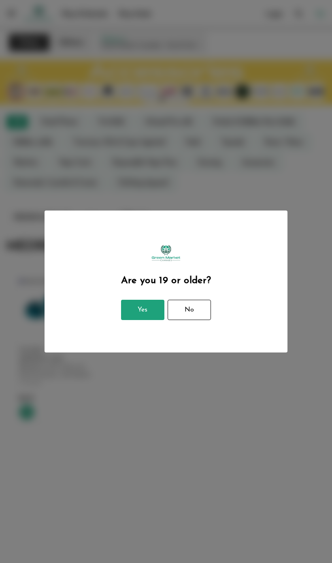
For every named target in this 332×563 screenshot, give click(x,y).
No (189, 310)
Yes (142, 310)
